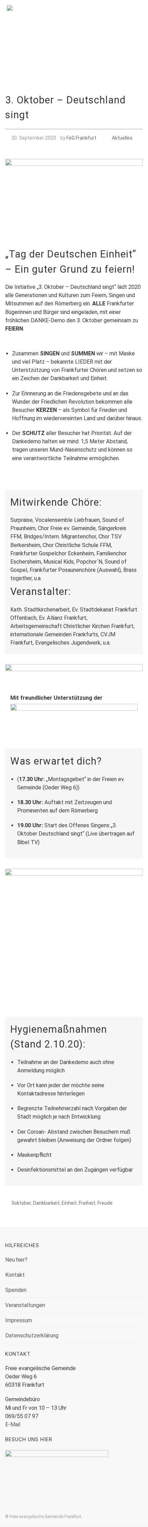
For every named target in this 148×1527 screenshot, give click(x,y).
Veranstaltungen (25, 1305)
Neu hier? (16, 1259)
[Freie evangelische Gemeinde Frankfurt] (74, 18)
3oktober (21, 1203)
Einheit (69, 1203)
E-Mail (12, 1424)
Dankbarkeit (46, 1203)
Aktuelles (122, 138)
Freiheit (87, 1203)
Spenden (16, 1290)
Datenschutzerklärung (32, 1335)
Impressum (18, 1320)
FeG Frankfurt (81, 138)
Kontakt (15, 1275)
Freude (105, 1203)
